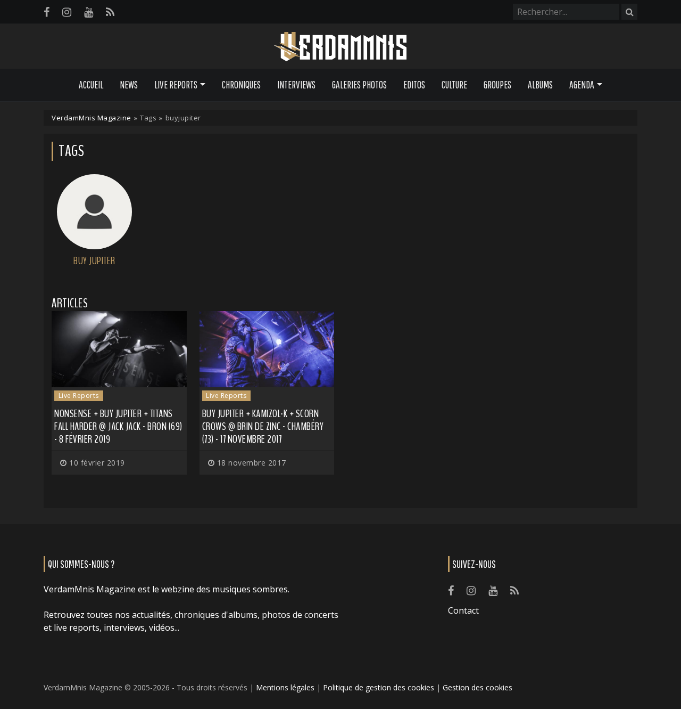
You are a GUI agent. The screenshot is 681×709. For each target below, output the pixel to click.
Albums (540, 85)
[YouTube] (88, 12)
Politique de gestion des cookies (378, 687)
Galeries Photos (359, 85)
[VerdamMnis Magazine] (340, 47)
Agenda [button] (581, 85)
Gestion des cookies (477, 687)
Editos (414, 85)
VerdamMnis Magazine (91, 118)
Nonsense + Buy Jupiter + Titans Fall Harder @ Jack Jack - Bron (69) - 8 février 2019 (118, 426)
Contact (463, 610)
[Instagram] (66, 12)
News (129, 85)
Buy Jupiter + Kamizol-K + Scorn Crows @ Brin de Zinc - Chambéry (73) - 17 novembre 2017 (263, 426)
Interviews (296, 85)
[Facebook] (46, 12)
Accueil (91, 85)
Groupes (497, 85)
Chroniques (241, 85)
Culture (454, 85)
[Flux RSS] (110, 12)
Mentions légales (285, 687)
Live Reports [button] (175, 85)
